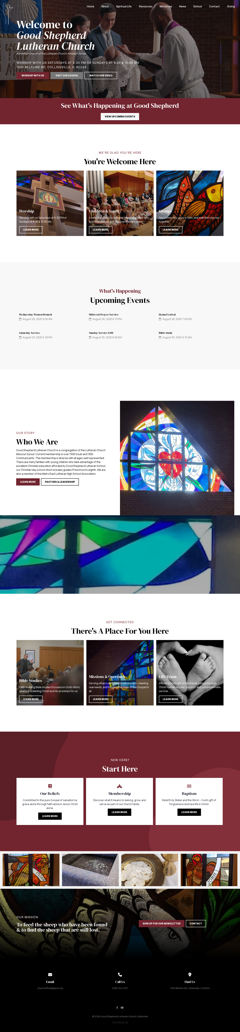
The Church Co (120, 1022)
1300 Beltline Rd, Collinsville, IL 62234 (190, 988)
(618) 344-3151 (120, 988)
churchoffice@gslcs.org (50, 988)
